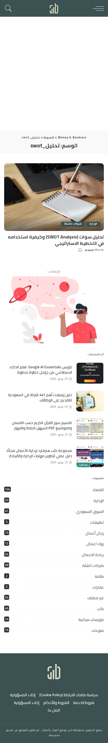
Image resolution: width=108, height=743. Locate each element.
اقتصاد (98, 489)
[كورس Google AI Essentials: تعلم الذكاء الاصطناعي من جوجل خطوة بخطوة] (90, 373)
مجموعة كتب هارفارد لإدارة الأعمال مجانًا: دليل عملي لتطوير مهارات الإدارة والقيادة (39, 453)
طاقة (99, 576)
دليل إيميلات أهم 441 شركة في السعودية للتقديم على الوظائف (40, 397)
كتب (100, 608)
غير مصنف (95, 597)
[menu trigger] (97, 8)
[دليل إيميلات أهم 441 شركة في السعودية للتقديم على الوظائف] (90, 401)
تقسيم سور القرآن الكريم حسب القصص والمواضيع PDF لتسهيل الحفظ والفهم (42, 425)
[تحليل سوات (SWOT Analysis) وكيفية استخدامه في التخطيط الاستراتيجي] (54, 197)
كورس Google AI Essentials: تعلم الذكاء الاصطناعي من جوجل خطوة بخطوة (40, 370)
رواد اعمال (95, 543)
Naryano (54, 735)
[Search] (9, 8)
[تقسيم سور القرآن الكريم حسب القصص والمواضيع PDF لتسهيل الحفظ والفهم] (90, 428)
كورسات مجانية (91, 619)
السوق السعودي (90, 511)
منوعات (97, 630)
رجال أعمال (94, 533)
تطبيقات (97, 522)
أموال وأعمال (50, 730)
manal (89, 250)
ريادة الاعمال (93, 554)
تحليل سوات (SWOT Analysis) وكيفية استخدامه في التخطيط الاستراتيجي (56, 240)
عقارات (98, 587)
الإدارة (93, 224)
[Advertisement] (54, 74)
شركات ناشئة (73, 224)
